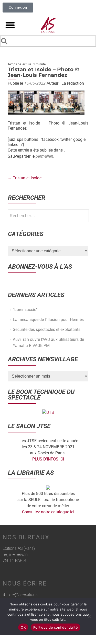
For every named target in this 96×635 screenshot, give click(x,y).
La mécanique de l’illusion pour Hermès (48, 319)
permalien (44, 156)
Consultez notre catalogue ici (48, 511)
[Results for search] (48, 47)
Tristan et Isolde (24, 178)
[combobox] (48, 41)
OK (23, 627)
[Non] (89, 616)
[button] (10, 25)
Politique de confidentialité (55, 627)
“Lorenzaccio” (25, 309)
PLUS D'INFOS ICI (48, 459)
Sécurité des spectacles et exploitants (46, 329)
